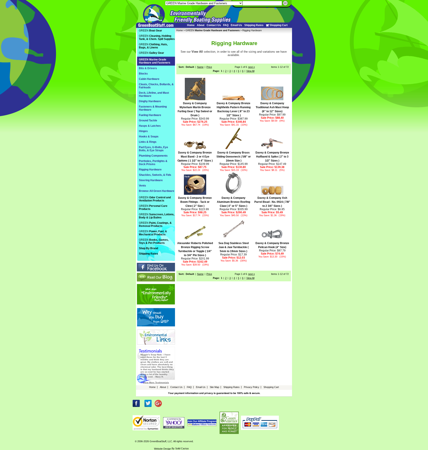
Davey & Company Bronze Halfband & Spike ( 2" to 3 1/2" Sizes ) (272, 156)
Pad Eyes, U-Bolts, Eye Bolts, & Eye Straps (153, 149)
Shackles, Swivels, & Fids (155, 174)
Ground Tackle (148, 120)
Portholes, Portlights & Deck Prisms (153, 163)
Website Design (162, 448)
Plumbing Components (153, 155)
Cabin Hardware (149, 79)
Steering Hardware (151, 180)
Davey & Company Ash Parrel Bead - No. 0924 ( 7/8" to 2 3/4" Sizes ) (272, 201)
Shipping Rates (253, 25)
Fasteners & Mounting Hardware (153, 108)
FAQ (225, 25)
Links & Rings (147, 141)
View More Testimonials (156, 382)
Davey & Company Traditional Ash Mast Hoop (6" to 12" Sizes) (272, 107)
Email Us (236, 25)
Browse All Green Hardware (156, 191)
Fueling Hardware (150, 115)
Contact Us (214, 25)
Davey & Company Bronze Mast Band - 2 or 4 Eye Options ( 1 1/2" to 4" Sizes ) (195, 156)
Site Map (214, 387)
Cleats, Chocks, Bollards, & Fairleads (156, 86)
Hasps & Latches (150, 125)
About (200, 25)
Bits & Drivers (148, 68)
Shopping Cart (279, 25)
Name (200, 67)
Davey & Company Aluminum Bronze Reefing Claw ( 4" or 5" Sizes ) (233, 201)
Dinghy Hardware (150, 101)
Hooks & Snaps (148, 136)
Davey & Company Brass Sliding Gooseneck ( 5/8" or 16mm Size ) (233, 156)
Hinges (143, 131)
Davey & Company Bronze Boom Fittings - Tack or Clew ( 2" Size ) (195, 201)
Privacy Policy (251, 387)
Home (191, 25)
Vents (142, 185)
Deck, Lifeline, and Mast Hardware (154, 94)
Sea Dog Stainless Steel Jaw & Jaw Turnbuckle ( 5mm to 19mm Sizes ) (233, 247)
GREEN (212, 30)
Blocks (143, 73)
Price (209, 67)
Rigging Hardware (150, 169)
